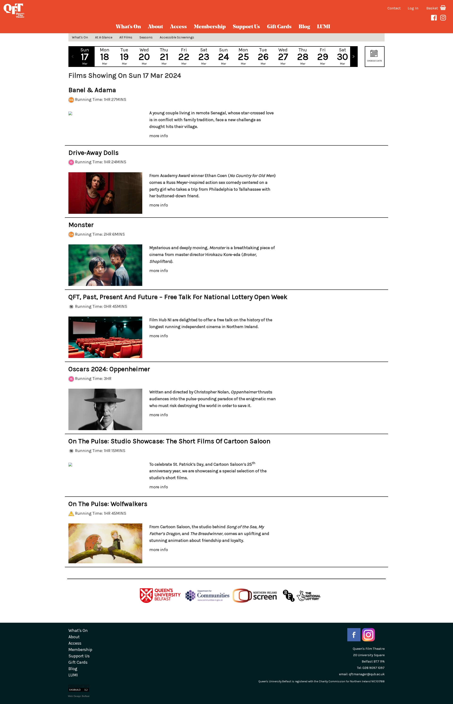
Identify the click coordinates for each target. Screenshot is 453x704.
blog (304, 27)
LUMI (323, 27)
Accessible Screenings (177, 37)
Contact (394, 8)
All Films (125, 37)
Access (178, 27)
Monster (81, 225)
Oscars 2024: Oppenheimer (109, 369)
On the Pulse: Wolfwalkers (107, 504)
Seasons (146, 37)
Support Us (246, 27)
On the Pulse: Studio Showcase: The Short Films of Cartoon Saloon (169, 441)
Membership (210, 27)
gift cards (279, 27)
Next (353, 56)
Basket (432, 8)
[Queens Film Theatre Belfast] (75, 11)
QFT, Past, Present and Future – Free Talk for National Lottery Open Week (177, 297)
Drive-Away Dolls (93, 152)
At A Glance (103, 37)
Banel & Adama (92, 90)
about (155, 27)
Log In (413, 8)
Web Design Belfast (78, 696)
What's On (128, 27)
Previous (72, 56)
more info (158, 135)
